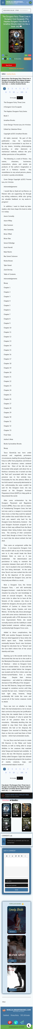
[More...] (25, 856)
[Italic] (9, 856)
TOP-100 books (25, 1015)
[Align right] (21, 856)
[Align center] (19, 856)
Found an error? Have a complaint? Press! (17, 795)
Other (17, 10)
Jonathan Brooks (11, 74)
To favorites (17, 59)
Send (16, 890)
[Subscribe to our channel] (10, 1023)
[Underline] (12, 856)
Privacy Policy (15, 1015)
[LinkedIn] (10, 59)
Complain (27, 59)
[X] (5, 59)
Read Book (9, 65)
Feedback (6, 1015)
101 (22, 92)
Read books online (8, 10)
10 (14, 92)
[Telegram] (3, 59)
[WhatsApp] (8, 59)
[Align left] (16, 856)
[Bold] (7, 856)
